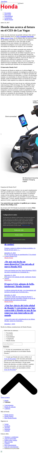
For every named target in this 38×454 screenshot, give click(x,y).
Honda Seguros (8, 414)
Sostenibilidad (8, 16)
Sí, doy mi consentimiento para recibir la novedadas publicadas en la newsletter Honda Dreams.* (17, 351)
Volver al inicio (5, 397)
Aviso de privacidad (10, 438)
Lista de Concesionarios (11, 447)
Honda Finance (8, 416)
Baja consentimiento (10, 445)
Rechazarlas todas (19, 230)
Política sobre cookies (10, 440)
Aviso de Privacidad (10, 359)
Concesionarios (8, 405)
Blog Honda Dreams (10, 418)
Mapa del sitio (8, 442)
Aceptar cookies (19, 234)
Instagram (7, 429)
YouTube (7, 427)
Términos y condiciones (11, 437)
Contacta (7, 443)
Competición (8, 18)
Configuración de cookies (19, 239)
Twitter (6, 424)
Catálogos (7, 408)
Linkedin (7, 431)
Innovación (7, 14)
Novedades (7, 13)
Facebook (7, 426)
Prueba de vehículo (10, 407)
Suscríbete (4, 1)
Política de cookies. (26, 225)
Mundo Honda (8, 19)
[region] (19, 227)
